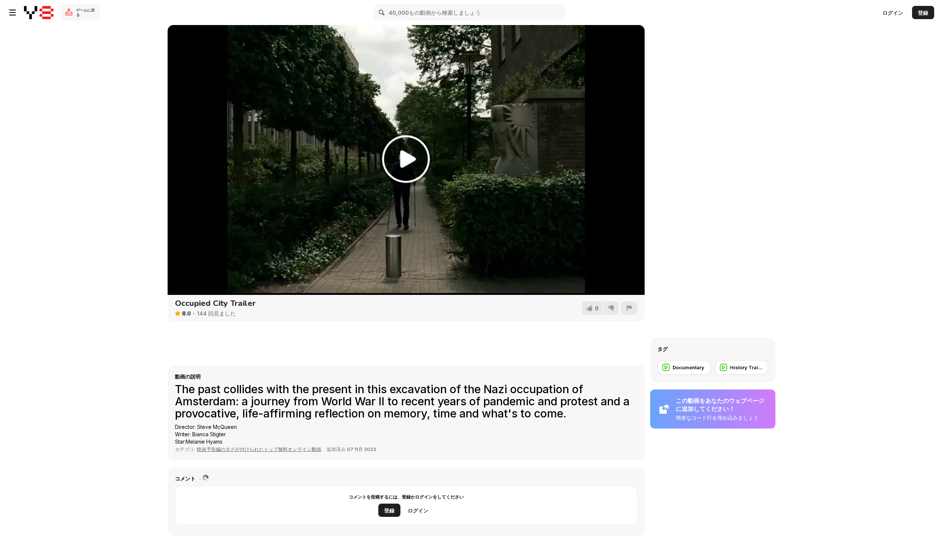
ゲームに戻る (85, 12)
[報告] (629, 308)
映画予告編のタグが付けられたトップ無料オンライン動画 (259, 449)
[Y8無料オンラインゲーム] (39, 12)
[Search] (382, 12)
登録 (923, 13)
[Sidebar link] (12, 12)
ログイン (893, 13)
